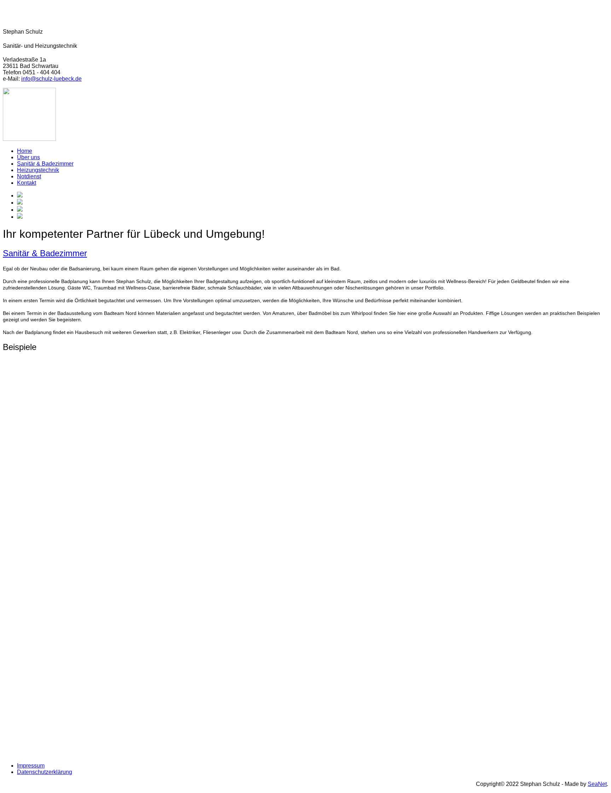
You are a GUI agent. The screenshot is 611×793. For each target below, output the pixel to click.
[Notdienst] (29, 139)
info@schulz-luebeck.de (51, 79)
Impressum (31, 766)
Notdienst (29, 176)
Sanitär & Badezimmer (45, 164)
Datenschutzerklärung (44, 772)
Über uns (28, 157)
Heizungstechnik (38, 170)
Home (24, 151)
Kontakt (26, 183)
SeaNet (597, 784)
